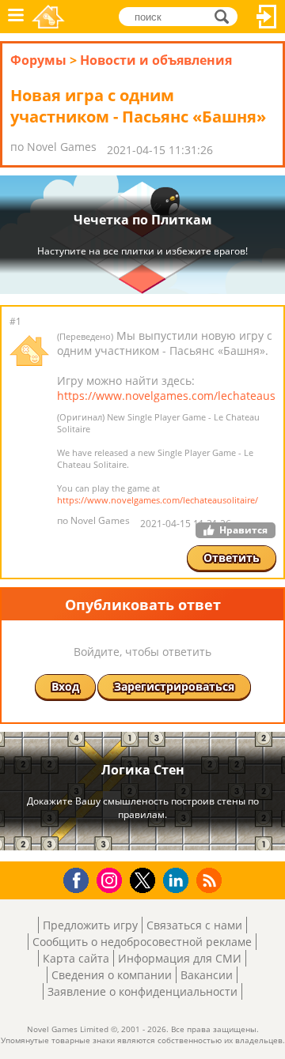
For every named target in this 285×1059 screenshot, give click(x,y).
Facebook (80, 878)
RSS (211, 880)
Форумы (38, 60)
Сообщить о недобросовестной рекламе (142, 941)
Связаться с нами (194, 925)
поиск (226, 15)
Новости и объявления (156, 60)
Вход (266, 16)
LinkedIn (178, 881)
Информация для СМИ (179, 958)
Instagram (111, 879)
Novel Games (48, 16)
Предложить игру (90, 925)
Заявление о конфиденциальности (143, 991)
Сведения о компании (111, 974)
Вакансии (206, 974)
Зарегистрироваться (174, 686)
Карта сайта (76, 958)
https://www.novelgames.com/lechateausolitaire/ (157, 500)
